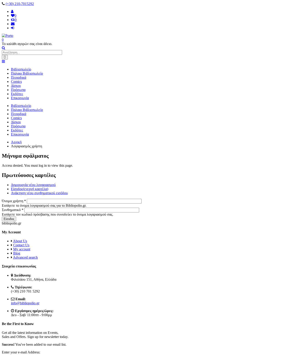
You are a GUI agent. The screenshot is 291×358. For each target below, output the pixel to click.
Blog (16, 253)
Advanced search (25, 257)
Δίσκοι (16, 86)
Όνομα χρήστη (14, 201)
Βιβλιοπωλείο (21, 69)
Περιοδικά (18, 77)
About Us (20, 241)
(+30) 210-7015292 (20, 4)
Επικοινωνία (20, 98)
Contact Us (21, 245)
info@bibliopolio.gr (25, 303)
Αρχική (16, 142)
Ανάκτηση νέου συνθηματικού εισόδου (39, 193)
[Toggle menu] (3, 61)
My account (21, 249)
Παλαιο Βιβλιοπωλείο (27, 73)
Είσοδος (29, 189)
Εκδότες (17, 94)
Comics (16, 81)
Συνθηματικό (12, 210)
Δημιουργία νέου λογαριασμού (33, 185)
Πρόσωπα (18, 90)
